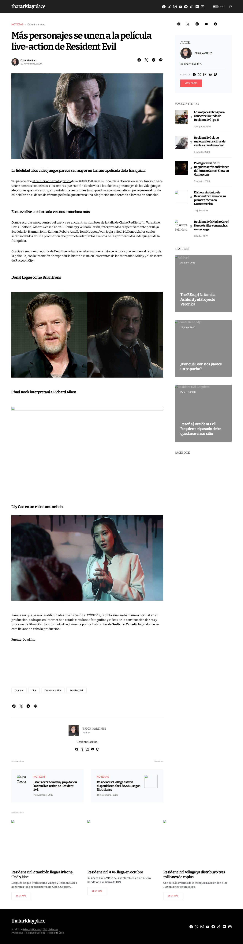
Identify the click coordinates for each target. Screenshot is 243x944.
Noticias (17, 24)
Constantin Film (53, 690)
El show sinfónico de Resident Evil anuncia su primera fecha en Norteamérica (210, 198)
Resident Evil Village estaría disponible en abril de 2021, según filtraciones (118, 785)
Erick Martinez (29, 60)
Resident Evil (76, 690)
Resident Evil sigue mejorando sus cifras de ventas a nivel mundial (209, 141)
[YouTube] (180, 6)
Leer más (21, 896)
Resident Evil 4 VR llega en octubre (115, 872)
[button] (218, 6)
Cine (34, 690)
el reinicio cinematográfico (51, 181)
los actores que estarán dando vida (75, 186)
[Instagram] (175, 6)
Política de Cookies (35, 932)
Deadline (60, 251)
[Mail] (202, 6)
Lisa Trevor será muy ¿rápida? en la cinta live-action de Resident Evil (55, 785)
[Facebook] (164, 6)
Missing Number (32, 929)
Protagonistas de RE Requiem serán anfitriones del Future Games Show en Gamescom (211, 168)
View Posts (191, 83)
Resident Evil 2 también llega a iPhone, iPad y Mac (42, 874)
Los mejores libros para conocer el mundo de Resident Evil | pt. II (209, 116)
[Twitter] (169, 6)
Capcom (19, 690)
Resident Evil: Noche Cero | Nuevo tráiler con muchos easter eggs (211, 225)
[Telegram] (186, 6)
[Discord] (197, 6)
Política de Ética (55, 932)
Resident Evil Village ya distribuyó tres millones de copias (194, 874)
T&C (45, 929)
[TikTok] (191, 6)
